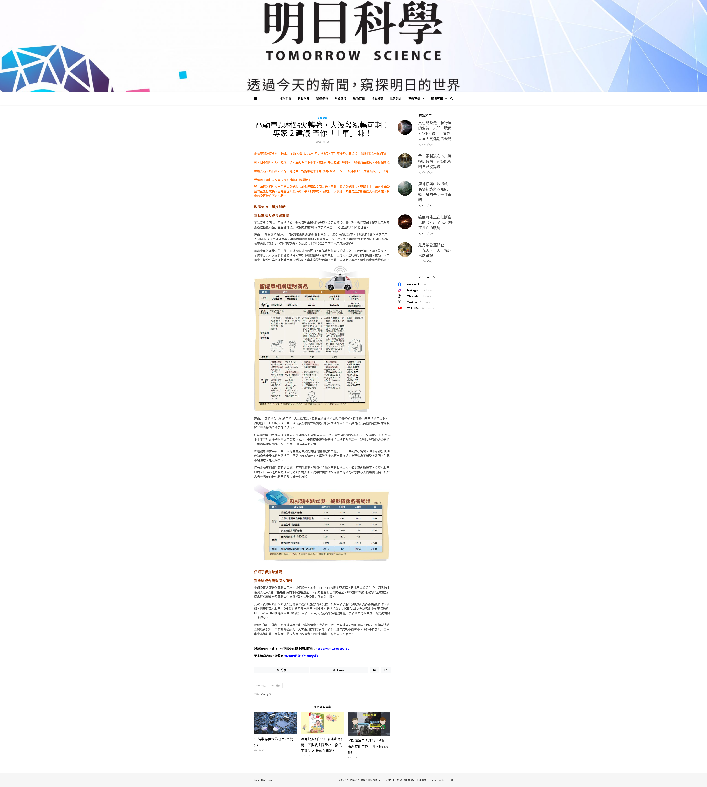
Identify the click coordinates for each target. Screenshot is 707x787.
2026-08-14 (425, 205)
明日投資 (275, 685)
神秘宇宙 (285, 98)
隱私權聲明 (409, 780)
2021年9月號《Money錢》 (301, 656)
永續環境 (341, 98)
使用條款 (421, 780)
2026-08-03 (425, 144)
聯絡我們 (354, 780)
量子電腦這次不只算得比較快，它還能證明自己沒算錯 (434, 161)
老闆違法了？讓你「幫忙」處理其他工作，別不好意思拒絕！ (368, 746)
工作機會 (397, 780)
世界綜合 (396, 98)
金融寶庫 (322, 118)
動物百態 (359, 98)
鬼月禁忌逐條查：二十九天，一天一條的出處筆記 (434, 250)
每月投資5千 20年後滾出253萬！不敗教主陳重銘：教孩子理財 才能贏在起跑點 (321, 745)
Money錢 (261, 685)
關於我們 (343, 780)
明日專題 (437, 98)
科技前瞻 (304, 98)
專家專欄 (414, 98)
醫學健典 (322, 98)
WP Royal (268, 780)
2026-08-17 (425, 261)
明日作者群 (385, 780)
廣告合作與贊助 (369, 780)
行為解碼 (377, 98)
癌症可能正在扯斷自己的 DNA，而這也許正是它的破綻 (435, 222)
